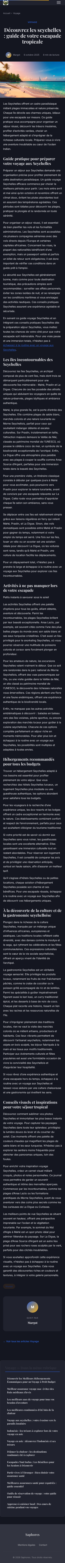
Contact (43, 1545)
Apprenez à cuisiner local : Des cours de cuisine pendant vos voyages (29, 1505)
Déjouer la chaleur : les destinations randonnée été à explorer (27, 1453)
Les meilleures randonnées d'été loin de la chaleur (30, 1411)
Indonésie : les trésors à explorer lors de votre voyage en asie (32, 1432)
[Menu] (59, 2)
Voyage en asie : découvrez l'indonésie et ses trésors (31, 1443)
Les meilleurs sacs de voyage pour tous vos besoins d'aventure (30, 1401)
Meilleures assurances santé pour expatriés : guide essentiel (31, 1484)
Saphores (32, 1534)
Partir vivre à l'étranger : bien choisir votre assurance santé (30, 1474)
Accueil (6, 13)
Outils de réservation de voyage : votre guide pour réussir (31, 1495)
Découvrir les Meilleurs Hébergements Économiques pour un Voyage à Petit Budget (31, 1380)
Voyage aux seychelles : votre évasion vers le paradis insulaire (31, 1422)
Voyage (16, 13)
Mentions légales (26, 1545)
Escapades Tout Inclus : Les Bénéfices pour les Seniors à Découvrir (30, 1463)
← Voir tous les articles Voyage (21, 1341)
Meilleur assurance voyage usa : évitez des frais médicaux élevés (30, 1390)
